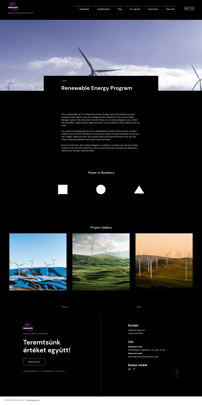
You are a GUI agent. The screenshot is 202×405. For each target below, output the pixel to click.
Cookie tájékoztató (47, 371)
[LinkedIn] (129, 369)
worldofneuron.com (33, 400)
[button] (101, 8)
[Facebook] (134, 369)
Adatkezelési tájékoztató (31, 371)
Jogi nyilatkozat (60, 371)
